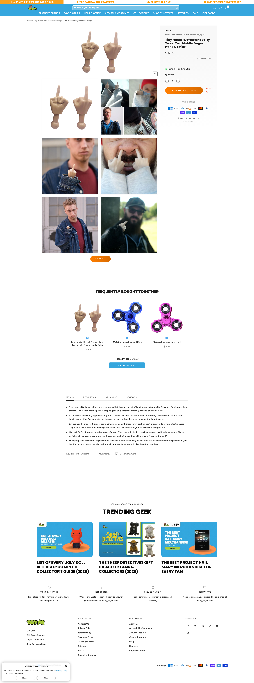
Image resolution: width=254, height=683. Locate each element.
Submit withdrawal (87, 655)
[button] (226, 7)
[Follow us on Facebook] (188, 625)
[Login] (214, 8)
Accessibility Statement (141, 628)
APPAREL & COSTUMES (117, 13)
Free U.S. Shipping (80, 453)
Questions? (104, 453)
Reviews (133, 646)
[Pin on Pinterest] (190, 118)
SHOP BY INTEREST (163, 13)
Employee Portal (137, 650)
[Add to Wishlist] (209, 90)
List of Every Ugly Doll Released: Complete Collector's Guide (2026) (63, 567)
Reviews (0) (132, 397)
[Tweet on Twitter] (194, 118)
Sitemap (82, 646)
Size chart (111, 397)
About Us (134, 623)
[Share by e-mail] (198, 118)
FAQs (81, 650)
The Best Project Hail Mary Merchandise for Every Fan (186, 567)
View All (100, 258)
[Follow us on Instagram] (202, 625)
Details (70, 397)
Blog (131, 641)
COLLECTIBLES (141, 13)
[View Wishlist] (220, 7)
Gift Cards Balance (35, 635)
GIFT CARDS (208, 13)
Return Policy (84, 632)
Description (89, 397)
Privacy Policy (85, 628)
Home (29, 20)
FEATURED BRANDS (49, 13)
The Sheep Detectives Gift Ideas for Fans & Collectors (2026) (126, 567)
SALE (195, 13)
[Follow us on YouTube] (217, 625)
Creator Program (137, 637)
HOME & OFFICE (92, 13)
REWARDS (183, 13)
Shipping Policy (85, 637)
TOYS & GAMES (72, 13)
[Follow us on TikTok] (188, 633)
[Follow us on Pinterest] (210, 625)
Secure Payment (128, 453)
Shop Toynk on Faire (36, 644)
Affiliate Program (137, 632)
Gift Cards (31, 630)
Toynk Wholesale (35, 639)
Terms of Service (86, 641)
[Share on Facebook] (186, 118)
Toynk (168, 31)
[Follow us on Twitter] (195, 625)
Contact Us (83, 623)
